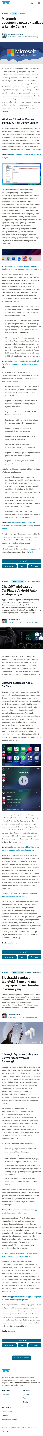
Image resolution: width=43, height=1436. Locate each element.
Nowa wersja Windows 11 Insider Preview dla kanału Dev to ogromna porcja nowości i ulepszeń (21, 526)
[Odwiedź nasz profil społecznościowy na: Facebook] (3, 1431)
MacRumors (12, 943)
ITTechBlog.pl (11, 1427)
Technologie (27, 1394)
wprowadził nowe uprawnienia (28, 695)
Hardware (5, 1394)
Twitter (8, 566)
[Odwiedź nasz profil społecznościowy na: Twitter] (7, 1431)
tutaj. (31, 552)
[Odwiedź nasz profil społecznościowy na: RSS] (12, 1431)
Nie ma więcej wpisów (21, 1358)
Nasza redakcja (7, 1412)
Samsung (11, 1331)
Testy (25, 1398)
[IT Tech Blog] (6, 3)
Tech (14, 13)
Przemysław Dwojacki (15, 34)
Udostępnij (20, 561)
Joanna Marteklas (14, 620)
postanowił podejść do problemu (21, 1085)
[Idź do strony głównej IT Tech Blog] (21, 1372)
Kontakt (5, 1416)
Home (6, 13)
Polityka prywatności (10, 1420)
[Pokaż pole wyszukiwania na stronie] (32, 3)
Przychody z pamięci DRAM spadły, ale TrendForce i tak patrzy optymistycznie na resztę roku (21, 364)
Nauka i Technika (18, 581)
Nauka (25, 1402)
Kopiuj (36, 566)
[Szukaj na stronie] (38, 3)
